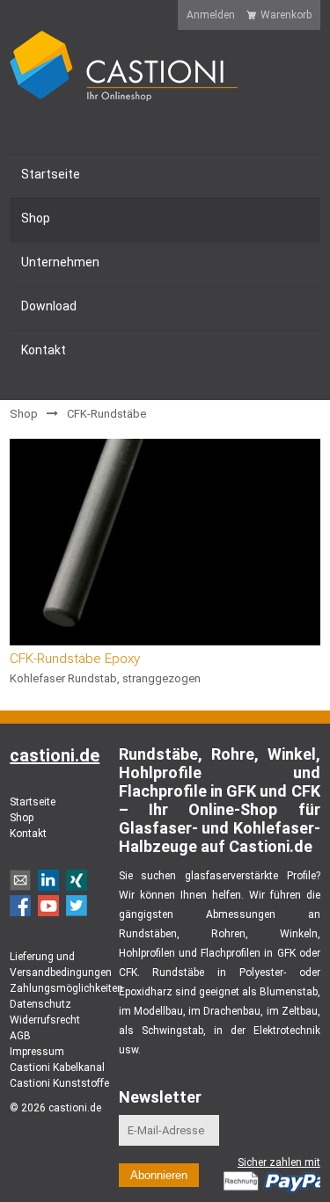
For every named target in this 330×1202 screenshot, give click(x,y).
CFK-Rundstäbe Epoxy (75, 659)
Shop (24, 413)
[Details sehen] (165, 542)
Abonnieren (158, 1175)
